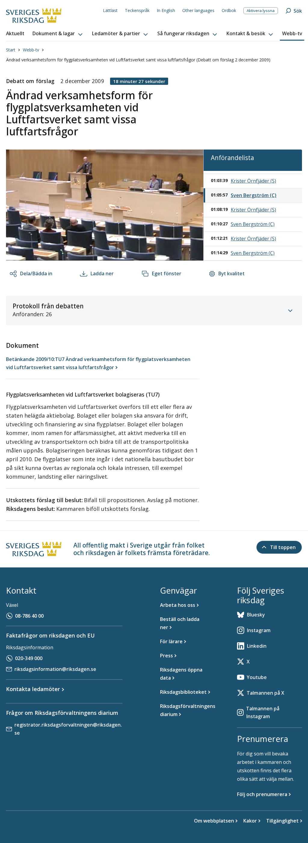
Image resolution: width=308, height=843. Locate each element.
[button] (58, 33)
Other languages (198, 10)
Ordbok (229, 10)
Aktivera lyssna (261, 10)
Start (10, 50)
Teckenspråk (137, 10)
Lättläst (110, 10)
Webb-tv (31, 50)
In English (166, 10)
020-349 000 (28, 658)
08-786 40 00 (29, 616)
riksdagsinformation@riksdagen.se (55, 669)
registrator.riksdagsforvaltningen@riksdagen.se (68, 728)
